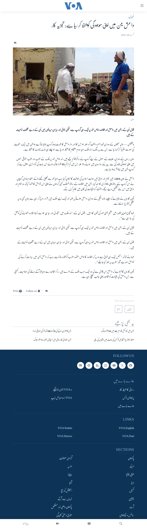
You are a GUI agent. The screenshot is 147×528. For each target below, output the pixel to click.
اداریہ (69, 466)
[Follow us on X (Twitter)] (122, 365)
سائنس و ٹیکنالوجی (126, 515)
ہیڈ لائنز (26, 523)
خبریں (131, 16)
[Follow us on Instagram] (105, 365)
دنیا (132, 482)
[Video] (57, 523)
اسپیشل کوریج (66, 491)
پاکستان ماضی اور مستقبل (61, 507)
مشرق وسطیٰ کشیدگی (64, 515)
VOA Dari (128, 436)
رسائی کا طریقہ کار (126, 389)
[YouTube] (89, 523)
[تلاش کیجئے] (120, 523)
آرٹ (131, 507)
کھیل (131, 491)
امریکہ (131, 466)
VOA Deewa (64, 436)
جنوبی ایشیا (130, 474)
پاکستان (131, 458)
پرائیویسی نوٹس (128, 398)
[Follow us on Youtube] (113, 365)
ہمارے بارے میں (126, 406)
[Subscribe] (80, 365)
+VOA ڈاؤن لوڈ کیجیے (62, 389)
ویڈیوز (70, 474)
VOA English (126, 428)
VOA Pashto (65, 428)
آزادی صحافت (65, 458)
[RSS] (97, 365)
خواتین (131, 499)
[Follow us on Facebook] (130, 365)
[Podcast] (89, 365)
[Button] (15, 42)
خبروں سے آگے (65, 499)
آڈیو (70, 482)
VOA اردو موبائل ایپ (61, 398)
